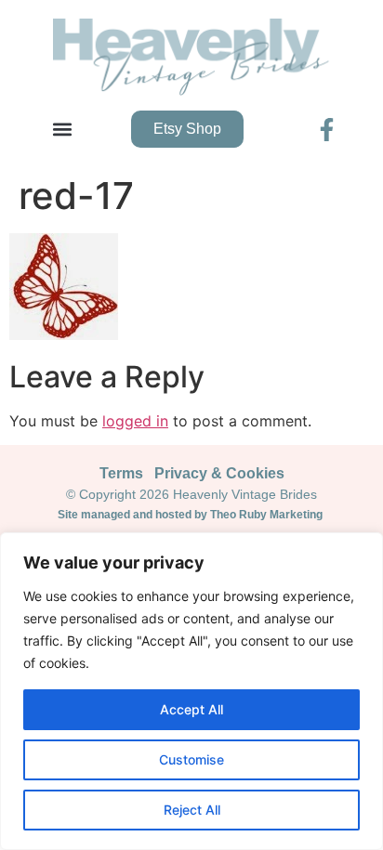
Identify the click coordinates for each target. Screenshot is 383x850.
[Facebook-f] (326, 129)
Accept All (191, 709)
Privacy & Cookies (219, 473)
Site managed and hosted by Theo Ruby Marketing (191, 514)
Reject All (192, 809)
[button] (61, 129)
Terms (121, 473)
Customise (191, 759)
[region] (191, 691)
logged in (135, 421)
